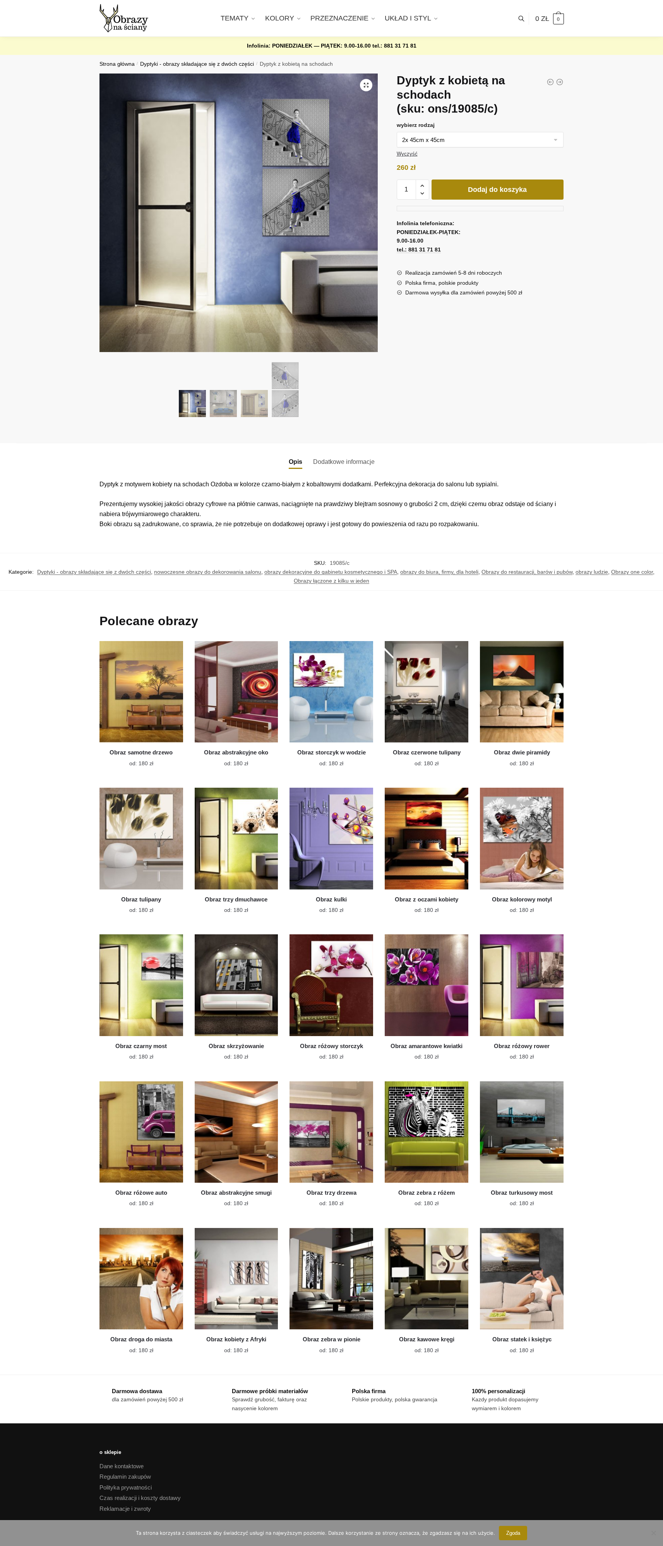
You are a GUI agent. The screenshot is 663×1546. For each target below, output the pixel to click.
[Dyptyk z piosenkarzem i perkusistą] (560, 82)
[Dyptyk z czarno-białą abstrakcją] (550, 82)
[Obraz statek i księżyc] (522, 1278)
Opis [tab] (295, 461)
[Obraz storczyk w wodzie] (331, 691)
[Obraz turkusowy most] (522, 1132)
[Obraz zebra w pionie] (331, 1278)
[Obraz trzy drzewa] (331, 1132)
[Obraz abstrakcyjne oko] (236, 691)
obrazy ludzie (592, 572)
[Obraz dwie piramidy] (522, 691)
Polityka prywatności (125, 1487)
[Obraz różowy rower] (522, 985)
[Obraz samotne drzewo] (141, 691)
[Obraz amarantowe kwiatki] (426, 985)
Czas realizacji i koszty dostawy (140, 1498)
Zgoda (513, 1533)
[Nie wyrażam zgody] (653, 1533)
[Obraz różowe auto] (141, 1132)
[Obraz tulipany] (141, 838)
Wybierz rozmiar (135, 759)
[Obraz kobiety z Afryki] (236, 1278)
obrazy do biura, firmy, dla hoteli (439, 572)
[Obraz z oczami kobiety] (426, 838)
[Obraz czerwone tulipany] (426, 691)
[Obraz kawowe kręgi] (426, 1278)
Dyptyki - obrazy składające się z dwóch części (197, 64)
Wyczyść (407, 154)
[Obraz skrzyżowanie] (236, 985)
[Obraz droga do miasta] (141, 1278)
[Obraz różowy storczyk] (331, 985)
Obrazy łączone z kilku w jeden (331, 581)
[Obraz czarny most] (141, 985)
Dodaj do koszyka (497, 189)
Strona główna (117, 64)
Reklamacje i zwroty (125, 1508)
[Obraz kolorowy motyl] (522, 838)
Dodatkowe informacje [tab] (344, 461)
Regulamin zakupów (125, 1476)
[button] (366, 85)
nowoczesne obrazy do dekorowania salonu (207, 572)
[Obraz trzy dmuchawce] (236, 838)
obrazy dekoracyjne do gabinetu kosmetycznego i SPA (330, 572)
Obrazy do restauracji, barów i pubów (526, 572)
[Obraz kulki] (331, 838)
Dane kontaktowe (121, 1466)
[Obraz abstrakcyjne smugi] (236, 1132)
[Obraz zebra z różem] (426, 1132)
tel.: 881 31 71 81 (394, 46)
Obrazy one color (632, 572)
